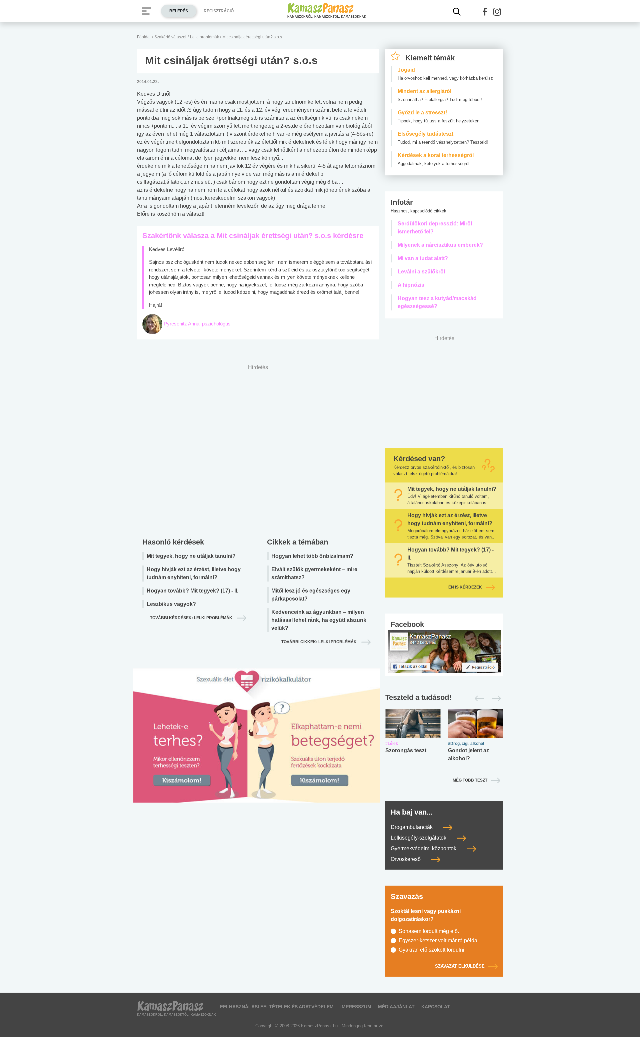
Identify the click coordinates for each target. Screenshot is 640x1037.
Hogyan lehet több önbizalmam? (312, 556)
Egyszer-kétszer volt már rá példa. (439, 940)
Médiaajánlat (396, 1006)
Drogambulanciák (412, 827)
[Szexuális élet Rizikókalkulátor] (256, 743)
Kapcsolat (435, 1006)
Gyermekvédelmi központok (424, 848)
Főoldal (144, 37)
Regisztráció (219, 11)
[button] (485, 11)
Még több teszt (470, 780)
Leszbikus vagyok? (171, 604)
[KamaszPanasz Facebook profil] (444, 651)
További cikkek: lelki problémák (319, 642)
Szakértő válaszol (170, 37)
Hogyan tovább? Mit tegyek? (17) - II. (192, 591)
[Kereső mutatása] (457, 11)
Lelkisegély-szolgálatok (419, 838)
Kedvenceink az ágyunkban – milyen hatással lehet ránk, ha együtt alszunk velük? (318, 620)
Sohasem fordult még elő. (429, 931)
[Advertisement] (258, 449)
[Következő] (494, 699)
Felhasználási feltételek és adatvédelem (277, 1006)
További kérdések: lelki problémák (191, 618)
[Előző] (477, 699)
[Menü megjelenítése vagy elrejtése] (146, 11)
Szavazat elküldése (460, 966)
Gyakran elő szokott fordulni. (432, 950)
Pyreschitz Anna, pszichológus (197, 323)
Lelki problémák (205, 37)
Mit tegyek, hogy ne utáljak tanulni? (191, 556)
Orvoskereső (406, 859)
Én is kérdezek (465, 587)
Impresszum (355, 1006)
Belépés (178, 11)
